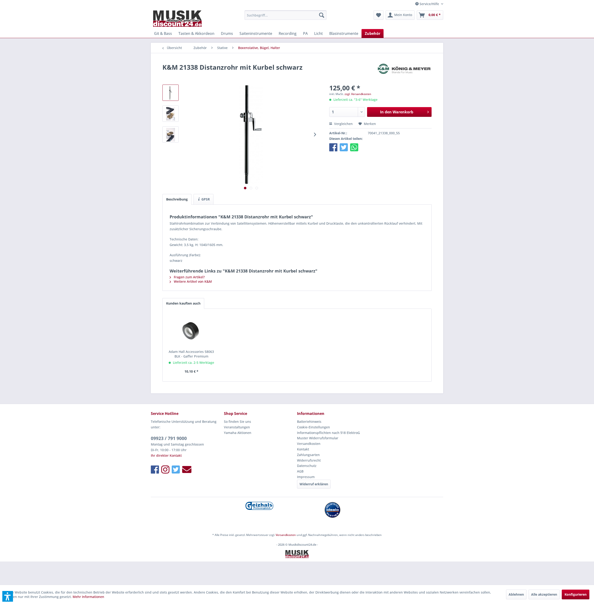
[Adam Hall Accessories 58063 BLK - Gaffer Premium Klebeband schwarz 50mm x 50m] (191, 331)
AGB (300, 471)
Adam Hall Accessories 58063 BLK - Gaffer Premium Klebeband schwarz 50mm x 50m (191, 354)
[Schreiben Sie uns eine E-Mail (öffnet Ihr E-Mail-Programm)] (186, 469)
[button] (333, 147)
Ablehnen (516, 594)
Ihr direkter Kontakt (166, 455)
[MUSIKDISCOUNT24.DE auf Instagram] (165, 469)
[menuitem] (285, 15)
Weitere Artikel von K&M (192, 281)
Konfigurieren (576, 594)
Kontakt (303, 449)
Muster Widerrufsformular (317, 438)
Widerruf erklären (314, 484)
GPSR (205, 199)
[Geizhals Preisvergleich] (259, 506)
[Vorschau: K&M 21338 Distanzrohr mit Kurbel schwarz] (170, 93)
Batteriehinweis (309, 421)
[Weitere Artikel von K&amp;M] (405, 72)
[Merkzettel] (379, 15)
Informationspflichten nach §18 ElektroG (328, 432)
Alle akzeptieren (544, 594)
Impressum (306, 477)
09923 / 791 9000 (169, 438)
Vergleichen (343, 123)
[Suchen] (321, 15)
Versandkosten (308, 443)
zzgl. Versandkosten (358, 94)
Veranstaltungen (237, 427)
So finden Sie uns (237, 421)
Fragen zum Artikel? (189, 277)
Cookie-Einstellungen (313, 427)
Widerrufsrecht (309, 460)
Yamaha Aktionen (237, 432)
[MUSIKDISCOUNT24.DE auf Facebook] (155, 469)
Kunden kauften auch (183, 303)
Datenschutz (306, 465)
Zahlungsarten (308, 455)
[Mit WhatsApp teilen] (354, 147)
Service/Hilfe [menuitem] (429, 4)
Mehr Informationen (88, 596)
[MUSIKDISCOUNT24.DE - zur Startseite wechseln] (177, 18)
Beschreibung (177, 199)
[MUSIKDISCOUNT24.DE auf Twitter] (176, 469)
